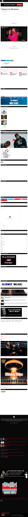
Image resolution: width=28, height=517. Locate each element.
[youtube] (13, 423)
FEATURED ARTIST (17, 320)
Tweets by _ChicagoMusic (3, 232)
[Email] (13, 60)
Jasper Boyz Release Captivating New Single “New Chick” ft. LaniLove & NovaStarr (13, 74)
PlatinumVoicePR (6, 63)
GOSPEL (21, 320)
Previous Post (2, 95)
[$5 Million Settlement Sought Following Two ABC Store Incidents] (2, 450)
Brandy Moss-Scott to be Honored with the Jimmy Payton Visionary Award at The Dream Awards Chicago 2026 (15, 438)
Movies (9, 321)
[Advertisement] (14, 17)
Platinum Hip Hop (3, 338)
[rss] (17, 423)
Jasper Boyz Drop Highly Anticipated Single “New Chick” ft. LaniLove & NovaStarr (10, 356)
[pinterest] (16, 423)
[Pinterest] (11, 60)
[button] (1, 1)
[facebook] (10, 423)
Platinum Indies (2, 340)
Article (4, 320)
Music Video (12, 321)
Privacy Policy (16, 514)
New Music (14, 249)
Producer (14, 250)
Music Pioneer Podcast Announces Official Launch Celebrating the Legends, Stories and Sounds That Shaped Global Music (15, 297)
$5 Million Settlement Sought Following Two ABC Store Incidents (5, 74)
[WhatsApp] (10, 60)
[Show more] (14, 60)
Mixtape (14, 245)
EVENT (14, 240)
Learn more (6, 513)
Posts (2, 500)
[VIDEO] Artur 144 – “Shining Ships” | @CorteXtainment (7, 385)
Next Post (26, 95)
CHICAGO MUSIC (14, 238)
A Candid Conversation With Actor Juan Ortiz (6, 387)
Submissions (19, 514)
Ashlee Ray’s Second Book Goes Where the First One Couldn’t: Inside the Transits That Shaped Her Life (15, 303)
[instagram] (14, 423)
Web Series (14, 251)
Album (1, 320)
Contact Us (12, 514)
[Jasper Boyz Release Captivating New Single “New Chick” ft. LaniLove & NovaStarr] (2, 453)
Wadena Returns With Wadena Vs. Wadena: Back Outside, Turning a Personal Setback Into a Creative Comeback (23, 74)
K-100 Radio (2, 336)
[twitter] (11, 423)
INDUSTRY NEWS (14, 244)
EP (14, 239)
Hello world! (2, 339)
